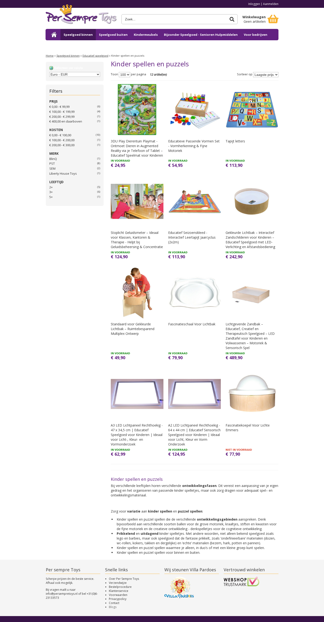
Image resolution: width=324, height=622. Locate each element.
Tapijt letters (235, 141)
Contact (114, 603)
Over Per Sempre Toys (124, 579)
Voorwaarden (118, 595)
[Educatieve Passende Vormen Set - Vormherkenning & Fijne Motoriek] (194, 109)
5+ (51, 197)
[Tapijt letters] (252, 109)
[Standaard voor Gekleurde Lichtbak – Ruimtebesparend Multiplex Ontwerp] (137, 293)
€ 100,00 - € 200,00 (61, 140)
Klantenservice (118, 591)
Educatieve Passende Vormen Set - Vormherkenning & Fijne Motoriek (194, 146)
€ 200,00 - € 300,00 (61, 145)
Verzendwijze (118, 583)
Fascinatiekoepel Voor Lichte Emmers (248, 427)
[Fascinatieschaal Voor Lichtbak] (194, 293)
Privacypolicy (117, 599)
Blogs (112, 607)
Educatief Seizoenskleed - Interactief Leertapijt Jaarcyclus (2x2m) (192, 237)
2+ (51, 187)
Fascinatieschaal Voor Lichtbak (191, 324)
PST (52, 163)
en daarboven (65, 121)
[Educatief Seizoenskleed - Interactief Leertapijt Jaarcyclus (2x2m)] (194, 201)
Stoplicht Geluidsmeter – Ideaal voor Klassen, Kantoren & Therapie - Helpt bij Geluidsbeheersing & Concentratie (137, 239)
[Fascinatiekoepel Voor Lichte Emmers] (252, 394)
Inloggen (254, 4)
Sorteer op (244, 75)
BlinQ (53, 159)
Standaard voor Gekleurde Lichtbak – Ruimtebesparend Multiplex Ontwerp (132, 329)
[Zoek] (232, 19)
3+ (51, 192)
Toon (114, 75)
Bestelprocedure (120, 587)
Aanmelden (270, 4)
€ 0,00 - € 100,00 (60, 135)
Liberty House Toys (63, 173)
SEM (52, 168)
